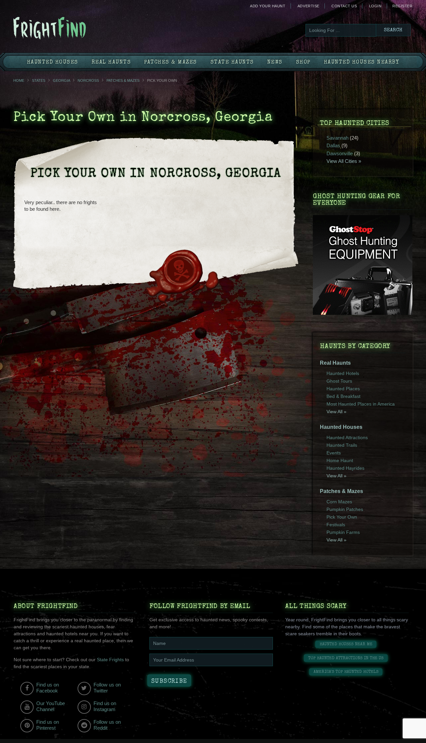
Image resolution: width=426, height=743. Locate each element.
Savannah (337, 138)
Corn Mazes (339, 501)
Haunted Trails (341, 445)
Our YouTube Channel (50, 706)
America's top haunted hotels (346, 672)
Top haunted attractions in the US (345, 658)
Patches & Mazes (170, 62)
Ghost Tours (339, 381)
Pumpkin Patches (344, 509)
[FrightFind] (76, 29)
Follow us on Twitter (107, 687)
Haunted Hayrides (345, 468)
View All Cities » (343, 161)
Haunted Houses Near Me (346, 644)
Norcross (88, 80)
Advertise (309, 6)
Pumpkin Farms (343, 532)
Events (333, 452)
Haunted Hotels (342, 373)
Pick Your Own (341, 517)
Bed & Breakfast (343, 396)
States (38, 80)
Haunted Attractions (347, 437)
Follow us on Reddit (107, 725)
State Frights (110, 659)
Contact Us (344, 6)
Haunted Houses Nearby (361, 62)
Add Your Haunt (267, 6)
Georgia (61, 80)
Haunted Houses (52, 62)
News (275, 62)
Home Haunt (339, 460)
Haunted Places (343, 388)
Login (375, 6)
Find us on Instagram (105, 706)
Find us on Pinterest (47, 725)
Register (402, 6)
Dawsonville (339, 153)
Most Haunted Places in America (360, 404)
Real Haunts (111, 62)
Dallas (333, 145)
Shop (303, 62)
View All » (336, 411)
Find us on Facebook (47, 687)
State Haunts (232, 62)
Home (18, 80)
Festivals (335, 524)
